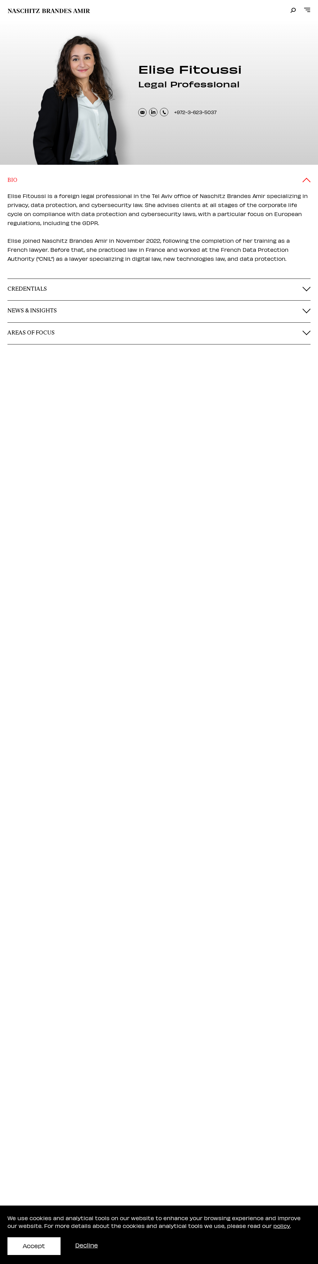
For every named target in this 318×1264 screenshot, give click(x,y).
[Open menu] (307, 10)
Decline (86, 1245)
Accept (34, 1245)
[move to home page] (48, 11)
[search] (293, 10)
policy (281, 1225)
